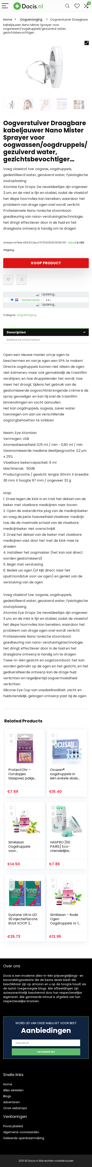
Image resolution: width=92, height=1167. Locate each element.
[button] (87, 43)
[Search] (67, 6)
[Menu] (5, 6)
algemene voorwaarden (21, 1132)
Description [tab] (16, 332)
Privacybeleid (13, 1126)
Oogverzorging (31, 19)
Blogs (7, 1096)
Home (7, 19)
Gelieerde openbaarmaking (23, 1138)
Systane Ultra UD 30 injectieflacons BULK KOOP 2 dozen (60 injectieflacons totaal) (23, 925)
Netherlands (31, 300)
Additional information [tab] (23, 340)
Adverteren (11, 1102)
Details (71, 242)
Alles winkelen (13, 1090)
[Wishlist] (77, 6)
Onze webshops (15, 1108)
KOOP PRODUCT (46, 263)
